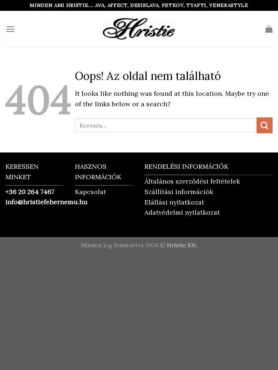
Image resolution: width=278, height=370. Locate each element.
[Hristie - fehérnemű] (139, 29)
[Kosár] (269, 29)
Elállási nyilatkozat (174, 202)
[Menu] (10, 29)
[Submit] (265, 125)
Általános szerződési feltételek (192, 181)
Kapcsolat (90, 192)
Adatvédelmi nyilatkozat (182, 212)
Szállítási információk (178, 192)
